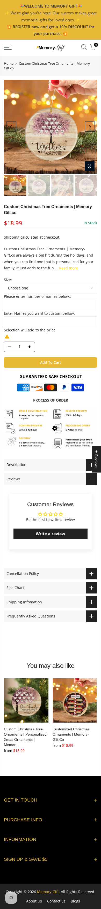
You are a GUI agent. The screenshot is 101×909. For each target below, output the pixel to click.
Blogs (75, 901)
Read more (68, 267)
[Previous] (11, 127)
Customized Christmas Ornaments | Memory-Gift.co (71, 734)
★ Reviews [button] (96, 459)
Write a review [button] (50, 534)
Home (8, 63)
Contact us (56, 901)
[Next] (90, 127)
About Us (34, 901)
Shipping (11, 237)
